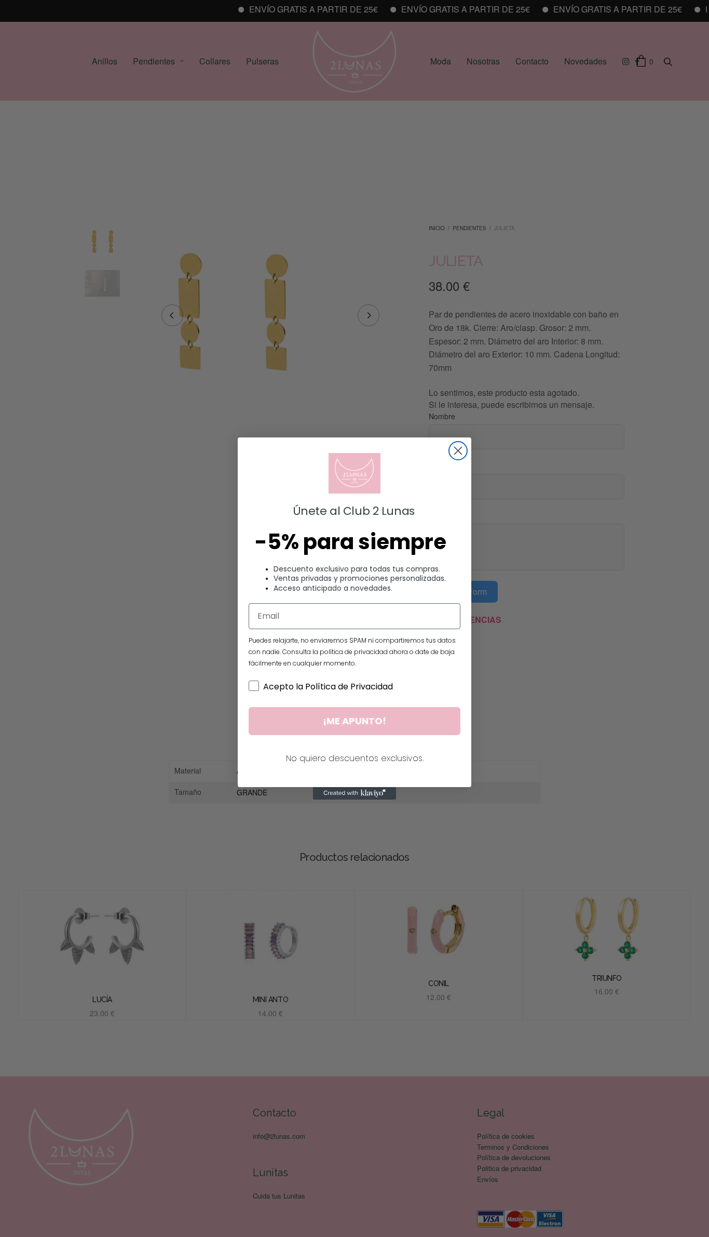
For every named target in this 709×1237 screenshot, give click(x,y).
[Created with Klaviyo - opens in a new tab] (354, 793)
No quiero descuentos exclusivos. (355, 758)
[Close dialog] (458, 451)
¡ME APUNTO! (354, 720)
